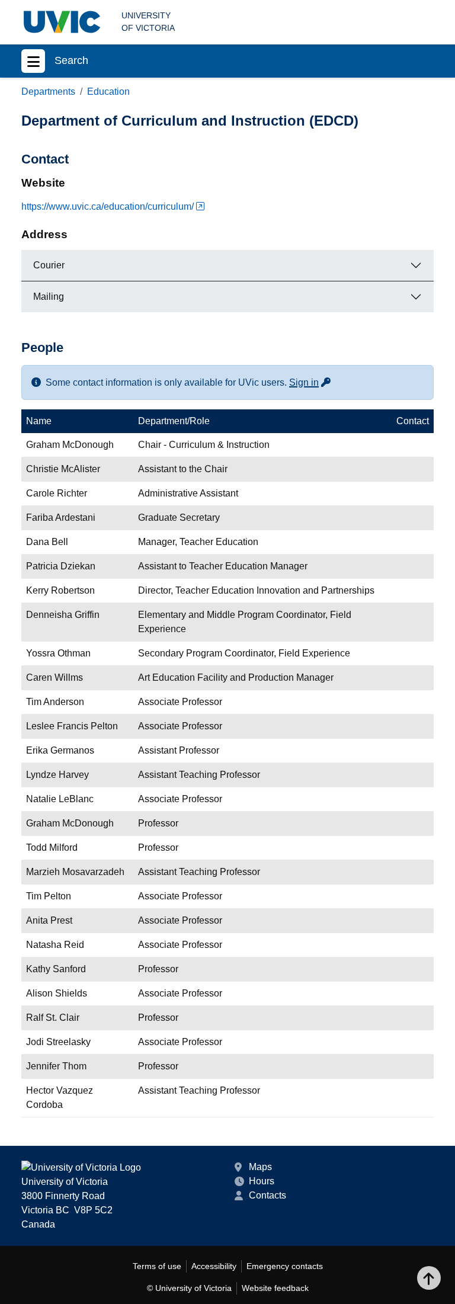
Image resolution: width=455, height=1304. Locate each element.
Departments (48, 91)
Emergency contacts (284, 1266)
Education (108, 91)
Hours (261, 1181)
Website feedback (275, 1288)
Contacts (267, 1195)
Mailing (48, 296)
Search (71, 60)
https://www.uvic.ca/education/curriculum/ (107, 206)
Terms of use (157, 1266)
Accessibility (213, 1266)
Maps (260, 1167)
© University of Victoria (189, 1288)
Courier (49, 265)
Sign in (310, 382)
